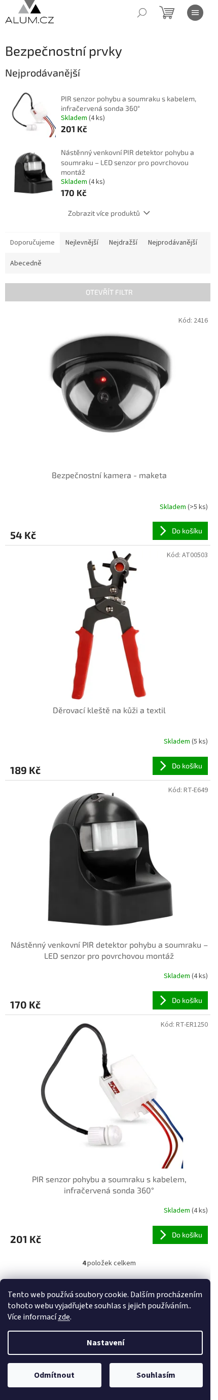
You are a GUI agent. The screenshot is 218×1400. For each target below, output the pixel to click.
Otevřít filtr (109, 292)
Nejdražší (123, 243)
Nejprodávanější (172, 243)
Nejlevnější (81, 243)
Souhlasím (155, 1375)
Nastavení (105, 1342)
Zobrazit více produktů (104, 213)
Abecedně (26, 263)
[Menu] (195, 13)
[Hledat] (142, 13)
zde (64, 1317)
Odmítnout (54, 1375)
